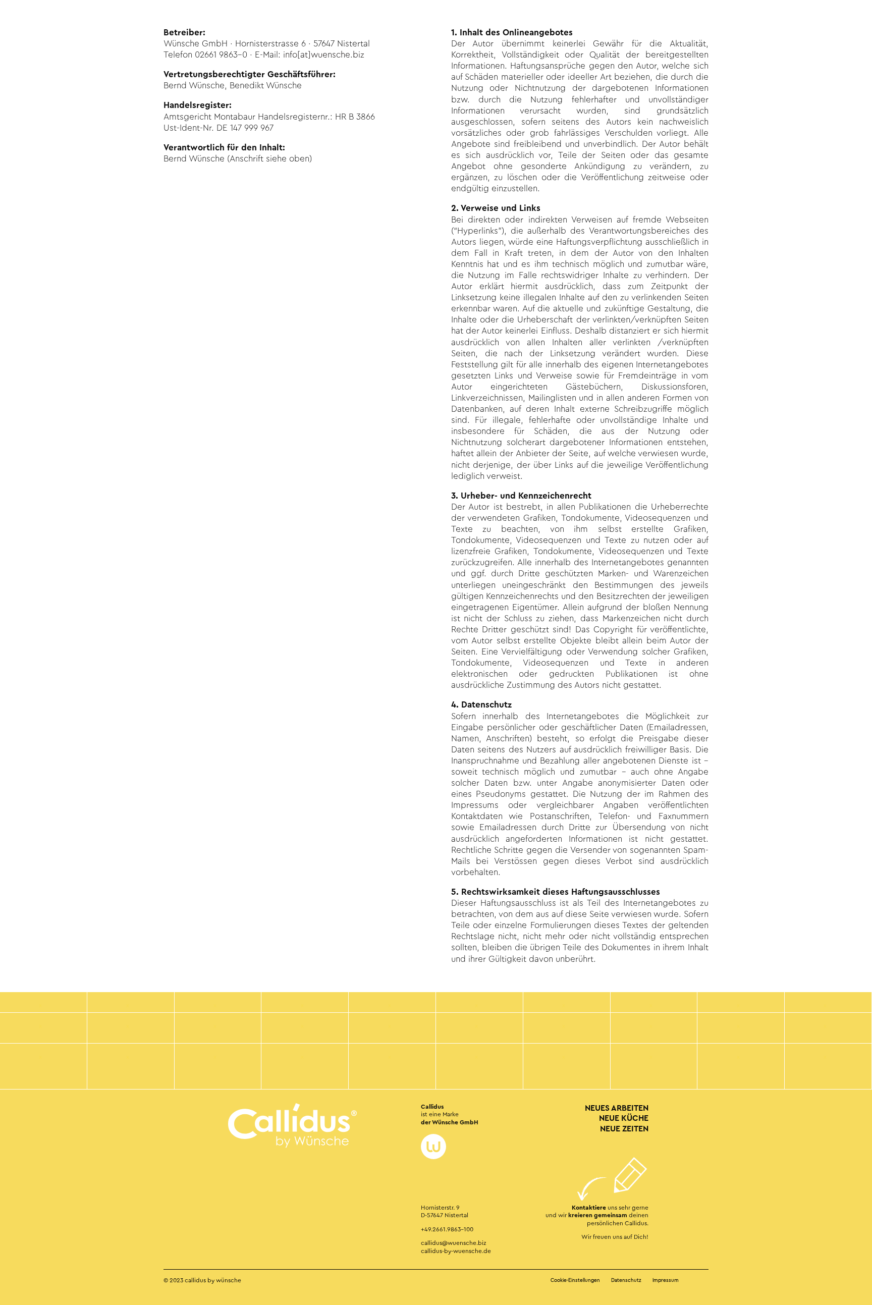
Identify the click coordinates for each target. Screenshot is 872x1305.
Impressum (665, 1280)
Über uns (158, 24)
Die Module (54, 24)
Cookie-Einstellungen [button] (575, 1280)
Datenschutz (626, 1280)
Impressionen (108, 24)
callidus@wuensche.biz (453, 1243)
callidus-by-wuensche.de (456, 1251)
